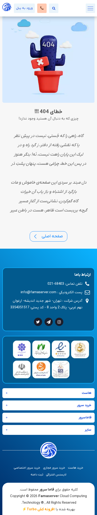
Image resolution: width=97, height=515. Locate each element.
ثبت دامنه (37, 475)
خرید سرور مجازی (54, 468)
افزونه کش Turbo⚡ (38, 509)
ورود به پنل (24, 8)
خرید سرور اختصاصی (27, 468)
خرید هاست (75, 468)
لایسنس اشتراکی (56, 475)
